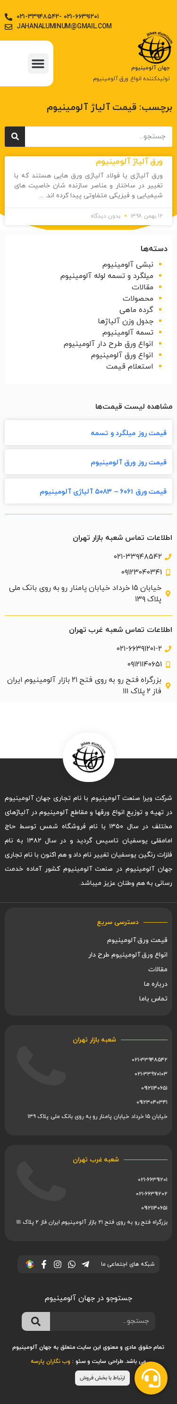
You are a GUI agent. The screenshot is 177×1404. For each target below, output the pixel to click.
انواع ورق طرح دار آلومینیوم (108, 344)
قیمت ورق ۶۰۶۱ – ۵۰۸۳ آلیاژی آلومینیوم (103, 492)
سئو (81, 1361)
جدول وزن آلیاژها (125, 321)
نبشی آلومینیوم (127, 265)
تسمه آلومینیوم (127, 333)
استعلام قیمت (129, 367)
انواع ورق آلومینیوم (122, 355)
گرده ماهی (136, 310)
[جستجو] (15, 136)
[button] (38, 63)
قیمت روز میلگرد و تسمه (129, 433)
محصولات (138, 299)
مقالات (142, 287)
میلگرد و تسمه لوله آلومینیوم (106, 276)
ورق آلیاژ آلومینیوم (129, 162)
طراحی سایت (107, 1361)
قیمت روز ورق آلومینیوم (129, 463)
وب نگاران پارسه (50, 1361)
